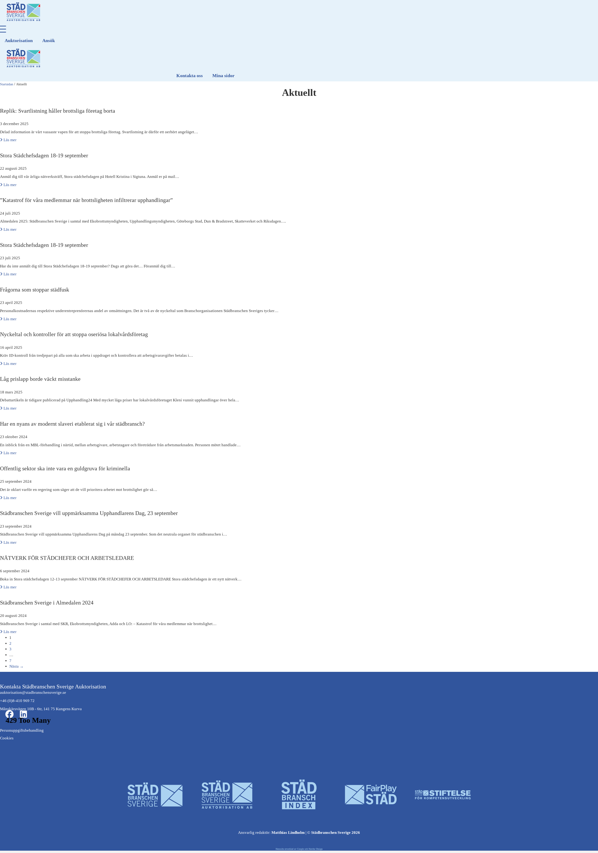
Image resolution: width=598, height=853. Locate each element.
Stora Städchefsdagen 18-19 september (44, 155)
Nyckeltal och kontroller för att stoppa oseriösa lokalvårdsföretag (74, 334)
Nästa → (16, 666)
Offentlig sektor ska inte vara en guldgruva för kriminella (65, 468)
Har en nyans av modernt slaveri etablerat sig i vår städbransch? (72, 424)
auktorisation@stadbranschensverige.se (33, 692)
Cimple (300, 849)
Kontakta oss (189, 75)
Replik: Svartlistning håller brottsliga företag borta (57, 111)
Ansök (48, 40)
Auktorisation (19, 40)
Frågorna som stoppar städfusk (34, 290)
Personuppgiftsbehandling (22, 730)
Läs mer (10, 140)
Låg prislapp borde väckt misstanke (40, 379)
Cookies (7, 738)
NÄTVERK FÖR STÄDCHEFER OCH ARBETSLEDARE (67, 558)
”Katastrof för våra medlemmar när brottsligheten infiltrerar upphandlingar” (86, 200)
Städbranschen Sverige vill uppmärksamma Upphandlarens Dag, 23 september (89, 513)
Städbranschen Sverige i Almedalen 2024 (46, 603)
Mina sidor (223, 75)
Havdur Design (316, 849)
